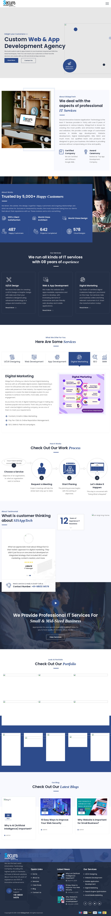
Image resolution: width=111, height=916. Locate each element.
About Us (36, 878)
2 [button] (30, 575)
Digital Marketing (91, 888)
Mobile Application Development (92, 882)
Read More (11, 60)
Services (36, 881)
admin (8, 835)
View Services (55, 637)
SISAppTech (25, 913)
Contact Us (28, 60)
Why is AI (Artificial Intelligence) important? (73, 875)
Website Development (93, 878)
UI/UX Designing (91, 874)
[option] (29, 552)
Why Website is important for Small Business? (72, 899)
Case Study (37, 885)
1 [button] (27, 575)
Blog (34, 889)
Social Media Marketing (94, 895)
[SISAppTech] (9, 3)
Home (35, 874)
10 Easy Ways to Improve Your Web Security (73, 887)
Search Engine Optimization (95, 891)
